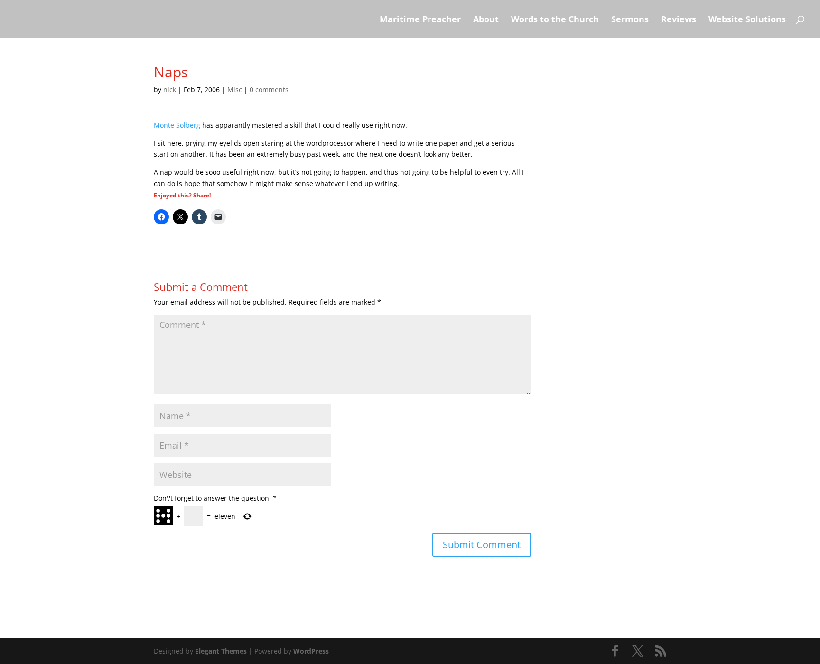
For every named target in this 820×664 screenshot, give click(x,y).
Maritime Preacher (420, 20)
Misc (234, 89)
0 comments (269, 89)
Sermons (630, 20)
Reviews (678, 20)
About (486, 20)
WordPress (311, 650)
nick (169, 89)
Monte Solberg (177, 125)
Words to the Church (555, 20)
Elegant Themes (221, 650)
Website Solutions (747, 20)
